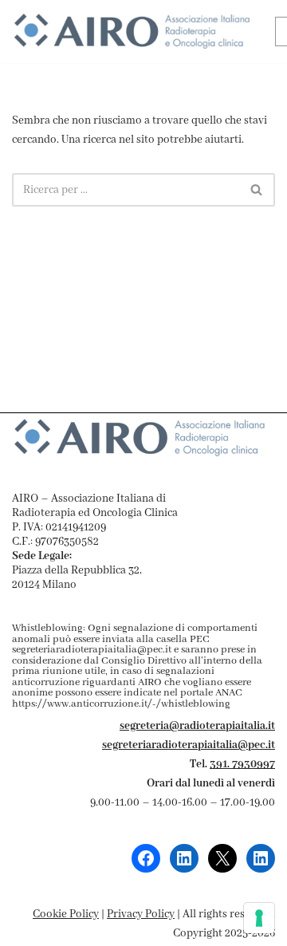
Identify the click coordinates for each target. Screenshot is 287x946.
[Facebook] (146, 858)
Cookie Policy (66, 914)
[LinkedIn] (184, 858)
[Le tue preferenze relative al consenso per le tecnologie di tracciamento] (259, 918)
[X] (222, 858)
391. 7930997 (242, 764)
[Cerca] (257, 190)
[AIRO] (131, 31)
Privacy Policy (141, 914)
